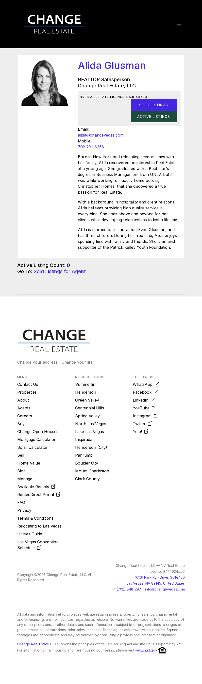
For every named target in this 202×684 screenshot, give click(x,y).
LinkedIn (142, 400)
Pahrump (84, 455)
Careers (24, 415)
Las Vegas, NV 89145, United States (156, 583)
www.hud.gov (146, 650)
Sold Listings (153, 105)
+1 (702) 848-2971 (127, 589)
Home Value (28, 463)
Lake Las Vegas (89, 431)
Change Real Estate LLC (36, 644)
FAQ (21, 502)
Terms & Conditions (35, 518)
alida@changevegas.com (101, 135)
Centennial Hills (89, 407)
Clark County (87, 478)
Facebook (143, 392)
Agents (23, 407)
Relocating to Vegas (39, 526)
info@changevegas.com (165, 589)
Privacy (24, 510)
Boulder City (86, 463)
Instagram (143, 415)
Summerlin (85, 384)
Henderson (85, 392)
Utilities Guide (29, 533)
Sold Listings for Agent (60, 271)
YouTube (142, 407)
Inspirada (83, 439)
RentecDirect (35, 494)
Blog (21, 470)
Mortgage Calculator (36, 439)
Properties (27, 392)
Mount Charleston (92, 470)
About (23, 400)
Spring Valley (87, 415)
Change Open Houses (37, 431)
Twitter (140, 423)
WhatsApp (144, 384)
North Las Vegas (90, 423)
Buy (21, 423)
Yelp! (138, 431)
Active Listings (153, 116)
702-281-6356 (91, 146)
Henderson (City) (91, 447)
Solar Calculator (32, 447)
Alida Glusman (112, 65)
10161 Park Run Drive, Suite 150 (160, 577)
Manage (24, 478)
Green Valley (87, 400)
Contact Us (27, 384)
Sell (20, 455)
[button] (179, 24)
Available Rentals (34, 486)
